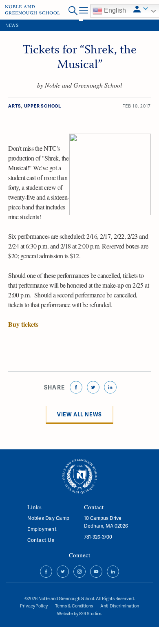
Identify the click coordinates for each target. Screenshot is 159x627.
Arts (14, 106)
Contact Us (40, 540)
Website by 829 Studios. (79, 613)
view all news (79, 414)
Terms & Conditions (74, 606)
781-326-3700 (98, 536)
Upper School (42, 106)
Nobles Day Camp (48, 518)
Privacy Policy (33, 606)
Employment (41, 529)
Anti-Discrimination (119, 606)
